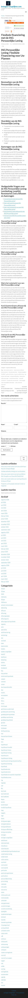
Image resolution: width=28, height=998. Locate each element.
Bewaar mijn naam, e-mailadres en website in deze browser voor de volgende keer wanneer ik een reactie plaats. (14, 441)
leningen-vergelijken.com (11, 6)
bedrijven (3, 657)
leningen (3, 835)
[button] (26, 12)
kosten (3, 802)
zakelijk (3, 977)
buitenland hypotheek (7, 676)
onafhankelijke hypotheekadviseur (10, 851)
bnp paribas (4, 673)
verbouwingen (5, 947)
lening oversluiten (6, 832)
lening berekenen (6, 824)
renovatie (21, 378)
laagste (3, 813)
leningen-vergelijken (18, 44)
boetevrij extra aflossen (19, 370)
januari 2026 (4, 519)
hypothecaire (4, 755)
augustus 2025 (5, 532)
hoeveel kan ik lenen (6, 736)
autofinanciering (5, 632)
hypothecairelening (6, 763)
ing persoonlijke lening (19, 374)
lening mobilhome (6, 826)
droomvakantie (4, 372)
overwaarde (4, 868)
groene (3, 722)
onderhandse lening (6, 854)
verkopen (3, 950)
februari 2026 (5, 516)
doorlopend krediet (6, 687)
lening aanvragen (6, 821)
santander (4, 900)
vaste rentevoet (18, 382)
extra (2, 698)
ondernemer (4, 857)
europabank (4, 695)
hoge (2, 739)
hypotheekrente (5, 769)
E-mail (16, 424)
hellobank (3, 728)
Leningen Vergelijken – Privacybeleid (14, 992)
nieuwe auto (22, 376)
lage (2, 815)
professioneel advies (13, 378)
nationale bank (5, 843)
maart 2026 (4, 513)
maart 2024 (4, 579)
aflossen (3, 610)
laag (2, 810)
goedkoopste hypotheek (8, 714)
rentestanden (5, 898)
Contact (14, 990)
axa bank (3, 640)
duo (2, 690)
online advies (4, 859)
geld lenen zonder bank (7, 709)
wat (2, 963)
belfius (3, 662)
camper (3, 679)
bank (2, 643)
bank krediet (4, 646)
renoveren (4, 889)
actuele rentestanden (7, 605)
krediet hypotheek (6, 807)
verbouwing (4, 944)
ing (6, 367)
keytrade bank (5, 794)
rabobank (3, 884)
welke (2, 966)
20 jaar (3, 591)
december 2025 (5, 521)
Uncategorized (5, 925)
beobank (3, 665)
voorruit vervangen (6, 958)
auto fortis (4, 629)
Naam (3, 424)
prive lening (4, 881)
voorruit (3, 955)
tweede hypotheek (6, 922)
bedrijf (3, 654)
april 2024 (4, 576)
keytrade (3, 791)
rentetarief (3, 380)
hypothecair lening (6, 753)
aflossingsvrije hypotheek (8, 621)
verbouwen (4, 941)
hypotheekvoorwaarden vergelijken (11, 774)
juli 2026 (3, 502)
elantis (3, 692)
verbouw (3, 939)
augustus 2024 (5, 565)
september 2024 (5, 562)
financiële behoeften (12, 372)
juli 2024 (3, 568)
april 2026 (4, 510)
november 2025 (5, 524)
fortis (2, 703)
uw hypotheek (5, 928)
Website (3, 431)
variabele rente (5, 930)
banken (3, 649)
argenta (3, 624)
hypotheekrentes (6, 772)
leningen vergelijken (6, 837)
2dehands (3, 597)
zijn (2, 982)
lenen (2, 818)
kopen (2, 799)
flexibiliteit (3, 374)
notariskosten (5, 848)
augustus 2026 (5, 499)
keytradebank (5, 796)
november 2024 (5, 557)
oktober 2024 (5, 560)
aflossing (3, 613)
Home (2, 16)
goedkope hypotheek (7, 720)
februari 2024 (5, 581)
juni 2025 (3, 538)
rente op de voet (5, 895)
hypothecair (4, 744)
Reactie (3, 403)
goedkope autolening (7, 717)
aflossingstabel (5, 616)
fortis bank (4, 706)
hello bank (4, 725)
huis (2, 742)
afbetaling (4, 608)
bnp (2, 670)
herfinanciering (5, 731)
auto (2, 627)
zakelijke (3, 980)
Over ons (13, 995)
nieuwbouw (4, 846)
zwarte (3, 985)
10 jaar (3, 588)
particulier (4, 870)
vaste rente (4, 933)
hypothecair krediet (6, 747)
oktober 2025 (5, 527)
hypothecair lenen (6, 750)
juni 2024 (3, 571)
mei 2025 (3, 540)
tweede (3, 919)
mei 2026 (3, 508)
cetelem (3, 681)
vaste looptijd (22, 380)
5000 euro (4, 602)
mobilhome (4, 840)
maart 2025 (4, 546)
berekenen (4, 668)
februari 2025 (5, 549)
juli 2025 (3, 535)
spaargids (4, 911)
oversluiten (4, 865)
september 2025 (5, 529)
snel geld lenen (5, 903)
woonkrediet (4, 974)
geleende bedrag (9, 374)
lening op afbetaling (14, 376)
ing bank (3, 783)
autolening (4, 635)
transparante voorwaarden (12, 380)
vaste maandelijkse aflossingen (7, 382)
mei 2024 (3, 573)
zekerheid (3, 384)
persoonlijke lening (12, 367)
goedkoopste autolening (8, 712)
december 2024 (5, 554)
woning (3, 969)
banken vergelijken (6, 651)
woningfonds (4, 971)
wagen (3, 961)
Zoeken (3, 454)
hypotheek (4, 766)
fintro (2, 701)
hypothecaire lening (6, 758)
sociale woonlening (6, 908)
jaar (2, 785)
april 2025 (4, 543)
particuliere (4, 876)
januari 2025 (4, 551)
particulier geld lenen (7, 873)
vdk (2, 936)
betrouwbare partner (8, 370)
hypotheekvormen (6, 777)
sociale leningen (5, 906)
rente (2, 892)
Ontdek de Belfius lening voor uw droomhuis (13, 471)
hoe (2, 733)
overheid (3, 862)
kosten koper (4, 805)
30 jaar (3, 599)
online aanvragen (5, 378)
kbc (2, 788)
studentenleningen (6, 914)
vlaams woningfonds (6, 952)
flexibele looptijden (22, 372)
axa (2, 638)
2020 (2, 594)
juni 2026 (3, 505)
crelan (3, 684)
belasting (3, 660)
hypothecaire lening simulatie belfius (11, 761)
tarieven (3, 917)
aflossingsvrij (5, 619)
